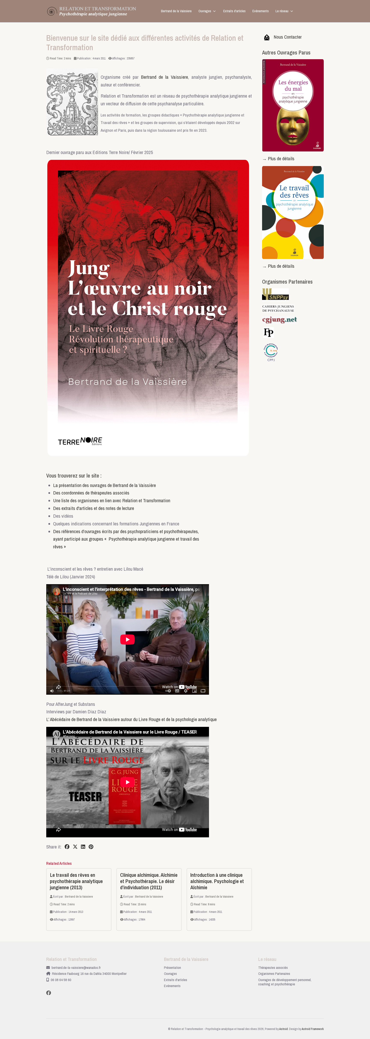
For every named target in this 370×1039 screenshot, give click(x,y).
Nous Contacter (288, 37)
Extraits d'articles (175, 979)
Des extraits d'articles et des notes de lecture (93, 508)
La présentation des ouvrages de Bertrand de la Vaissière (104, 485)
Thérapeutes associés (273, 967)
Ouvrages (170, 973)
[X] (75, 847)
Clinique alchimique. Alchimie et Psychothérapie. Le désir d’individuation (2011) (149, 881)
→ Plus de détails (278, 158)
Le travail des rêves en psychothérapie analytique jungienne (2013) (76, 881)
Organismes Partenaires (274, 973)
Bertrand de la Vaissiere (164, 77)
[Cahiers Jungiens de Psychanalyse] (280, 308)
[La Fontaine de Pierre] (268, 332)
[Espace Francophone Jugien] (281, 319)
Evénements (172, 985)
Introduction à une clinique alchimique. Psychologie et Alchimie (217, 881)
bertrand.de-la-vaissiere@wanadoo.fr (76, 967)
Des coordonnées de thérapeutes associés (91, 493)
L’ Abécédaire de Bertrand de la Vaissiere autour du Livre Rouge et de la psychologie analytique (131, 719)
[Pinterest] (91, 847)
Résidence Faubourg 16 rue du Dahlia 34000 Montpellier (89, 973)
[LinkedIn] (83, 847)
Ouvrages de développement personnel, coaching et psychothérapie (284, 981)
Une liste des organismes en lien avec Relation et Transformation (111, 500)
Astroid (283, 1029)
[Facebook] (67, 847)
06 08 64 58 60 (61, 979)
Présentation (172, 967)
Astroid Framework (313, 1029)
